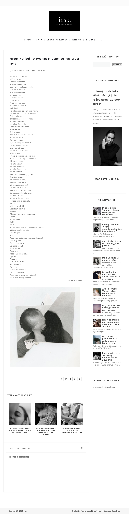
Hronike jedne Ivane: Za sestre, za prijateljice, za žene (72, 430)
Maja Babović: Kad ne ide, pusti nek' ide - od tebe (111, 307)
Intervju (76, 40)
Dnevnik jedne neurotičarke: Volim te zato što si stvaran (111, 275)
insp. (25, 511)
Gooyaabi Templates (112, 511)
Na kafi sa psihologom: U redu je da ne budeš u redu (109, 340)
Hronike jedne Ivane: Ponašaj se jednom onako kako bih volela (46, 431)
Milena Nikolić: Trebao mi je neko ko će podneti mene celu (111, 211)
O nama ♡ (90, 40)
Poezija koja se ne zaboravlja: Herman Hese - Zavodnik (111, 356)
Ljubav (27, 40)
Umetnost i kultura (57, 40)
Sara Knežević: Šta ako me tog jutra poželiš (111, 243)
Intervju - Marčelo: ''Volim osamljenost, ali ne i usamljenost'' (112, 228)
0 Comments (40, 70)
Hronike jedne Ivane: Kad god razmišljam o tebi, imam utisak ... (20, 430)
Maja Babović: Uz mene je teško (110, 258)
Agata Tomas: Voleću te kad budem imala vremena (109, 292)
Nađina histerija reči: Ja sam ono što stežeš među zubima (110, 323)
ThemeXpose (86, 511)
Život (39, 40)
